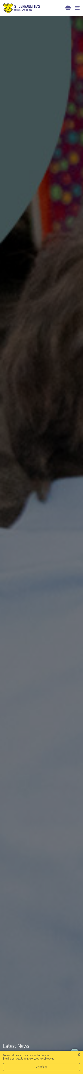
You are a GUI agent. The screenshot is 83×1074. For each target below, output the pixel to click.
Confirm (41, 1067)
